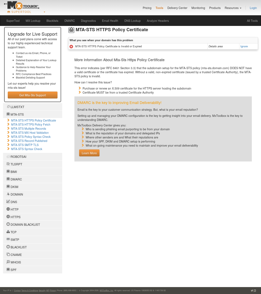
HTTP (14, 209)
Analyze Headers (158, 21)
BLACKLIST (18, 247)
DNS (13, 202)
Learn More (89, 153)
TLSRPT (16, 164)
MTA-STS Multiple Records (28, 128)
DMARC (69, 21)
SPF (13, 269)
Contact (17, 290)
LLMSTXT (17, 107)
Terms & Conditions (29, 290)
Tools (159, 8)
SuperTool (13, 21)
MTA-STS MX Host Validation (30, 132)
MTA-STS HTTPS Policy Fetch (30, 124)
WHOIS (15, 262)
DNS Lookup (132, 21)
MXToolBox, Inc (106, 290)
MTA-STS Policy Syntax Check (31, 137)
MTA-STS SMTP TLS (25, 145)
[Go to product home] (21, 5)
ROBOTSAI (18, 156)
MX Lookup (33, 21)
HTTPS (15, 217)
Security (42, 290)
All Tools (252, 21)
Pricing (147, 8)
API (47, 290)
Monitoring (198, 8)
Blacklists (52, 21)
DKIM (14, 187)
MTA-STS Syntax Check (26, 149)
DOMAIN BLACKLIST (25, 224)
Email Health (110, 21)
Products (215, 8)
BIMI (13, 171)
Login (253, 8)
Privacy (53, 290)
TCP (13, 232)
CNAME (16, 254)
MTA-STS (17, 114)
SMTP (14, 239)
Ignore (244, 46)
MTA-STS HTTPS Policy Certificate (33, 120)
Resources (232, 8)
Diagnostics (88, 21)
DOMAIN (16, 194)
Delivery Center (177, 8)
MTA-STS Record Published (29, 141)
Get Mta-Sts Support (32, 95)
